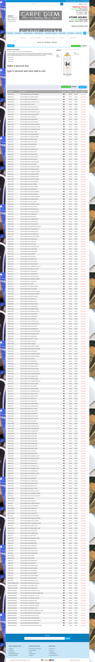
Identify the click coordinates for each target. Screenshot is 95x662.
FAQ (31, 652)
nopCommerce (77, 660)
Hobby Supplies (38, 33)
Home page (10, 33)
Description (11, 45)
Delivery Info (32, 653)
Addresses (52, 652)
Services (78, 33)
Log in (85, 4)
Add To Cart (82, 87)
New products (33, 650)
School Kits (70, 33)
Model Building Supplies (50, 33)
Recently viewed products (35, 648)
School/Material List (54, 655)
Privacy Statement (14, 655)
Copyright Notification (14, 653)
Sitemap (11, 648)
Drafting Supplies (27, 33)
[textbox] (46, 4)
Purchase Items (53, 653)
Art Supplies (17, 33)
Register (81, 4)
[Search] (61, 4)
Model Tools (61, 33)
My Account (52, 648)
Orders (51, 650)
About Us (12, 650)
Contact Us (12, 652)
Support (31, 655)
